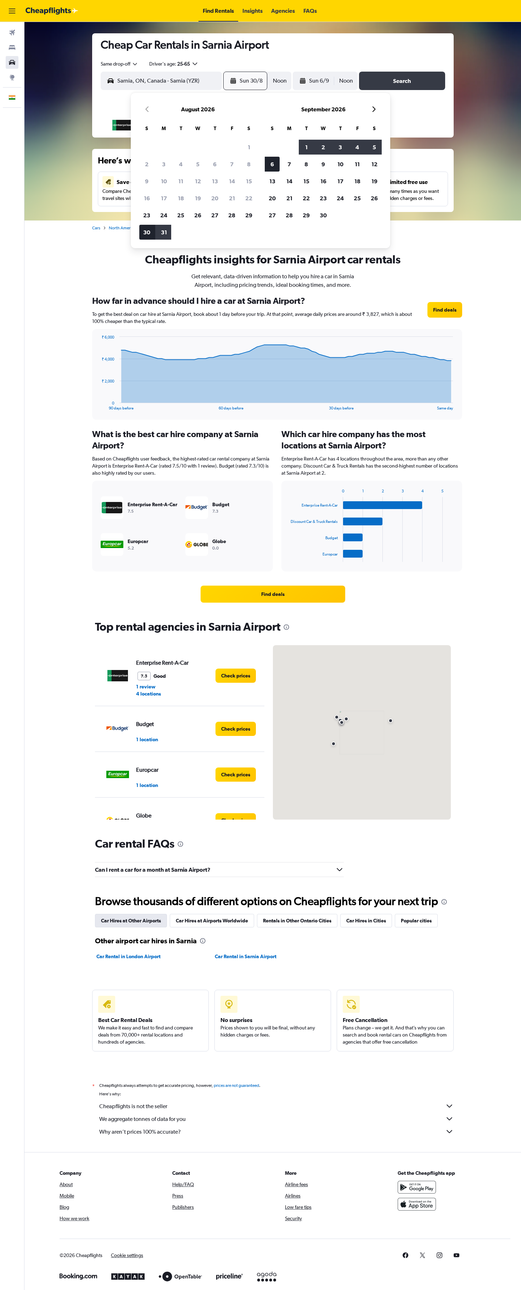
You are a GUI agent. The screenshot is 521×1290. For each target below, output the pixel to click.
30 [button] (146, 232)
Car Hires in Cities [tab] (366, 920)
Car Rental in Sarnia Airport (245, 956)
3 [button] (164, 164)
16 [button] (147, 198)
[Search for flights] (12, 33)
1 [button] (249, 147)
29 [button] (248, 215)
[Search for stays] (12, 47)
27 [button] (214, 215)
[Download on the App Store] (417, 1204)
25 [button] (180, 215)
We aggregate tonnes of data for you (142, 1119)
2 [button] (147, 164)
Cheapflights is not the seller (133, 1106)
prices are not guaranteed (236, 1085)
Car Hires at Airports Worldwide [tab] (212, 920)
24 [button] (163, 215)
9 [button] (147, 181)
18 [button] (181, 198)
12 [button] (198, 181)
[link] (444, 310)
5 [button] (198, 164)
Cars (96, 227)
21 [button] (232, 198)
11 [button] (180, 181)
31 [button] (164, 232)
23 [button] (146, 215)
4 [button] (181, 164)
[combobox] (119, 63)
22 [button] (248, 198)
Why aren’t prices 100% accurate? (140, 1131)
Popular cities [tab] (416, 920)
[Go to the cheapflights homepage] (52, 11)
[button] (12, 11)
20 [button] (214, 198)
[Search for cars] (12, 62)
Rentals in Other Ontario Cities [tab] (297, 920)
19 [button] (198, 198)
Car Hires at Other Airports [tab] (131, 920)
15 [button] (249, 181)
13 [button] (215, 181)
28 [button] (231, 215)
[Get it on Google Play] (417, 1187)
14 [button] (232, 181)
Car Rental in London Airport (128, 956)
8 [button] (249, 164)
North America (122, 227)
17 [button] (164, 198)
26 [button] (197, 215)
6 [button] (215, 164)
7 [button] (232, 164)
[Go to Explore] (12, 77)
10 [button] (164, 181)
